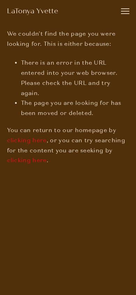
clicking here (27, 140)
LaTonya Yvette (32, 11)
